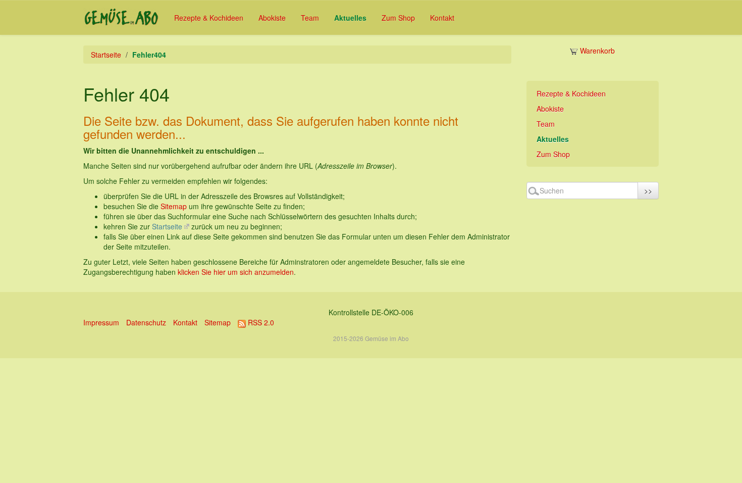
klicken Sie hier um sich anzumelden (236, 272)
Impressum (101, 322)
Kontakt (442, 18)
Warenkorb (596, 50)
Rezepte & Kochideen (208, 18)
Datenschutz (146, 322)
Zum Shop (398, 18)
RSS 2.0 (260, 322)
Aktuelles (350, 18)
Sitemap (174, 206)
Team (310, 18)
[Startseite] (121, 17)
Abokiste (272, 18)
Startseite (106, 55)
